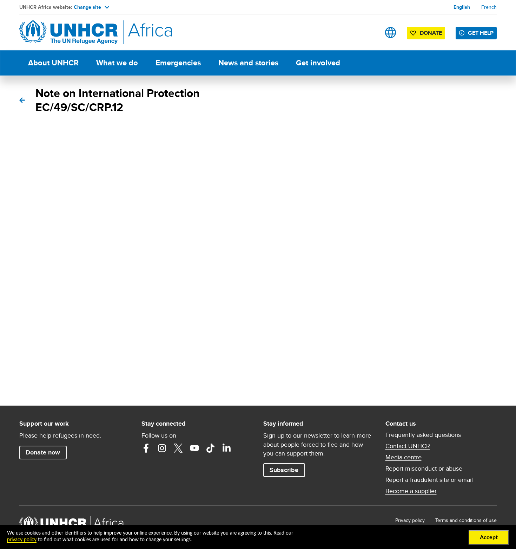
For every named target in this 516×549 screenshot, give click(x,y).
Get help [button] (481, 33)
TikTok (210, 448)
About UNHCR (53, 63)
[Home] (68, 32)
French (489, 7)
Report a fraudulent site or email (429, 480)
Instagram (162, 448)
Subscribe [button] (284, 469)
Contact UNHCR (407, 446)
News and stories (248, 63)
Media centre (403, 457)
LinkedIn (226, 448)
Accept (489, 537)
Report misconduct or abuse (423, 468)
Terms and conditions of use (466, 520)
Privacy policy (410, 520)
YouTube (194, 448)
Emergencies (178, 63)
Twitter (178, 448)
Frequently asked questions (423, 435)
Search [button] (368, 32)
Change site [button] (87, 7)
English (462, 7)
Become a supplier (411, 491)
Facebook (146, 448)
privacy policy (22, 539)
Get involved (318, 63)
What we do (117, 63)
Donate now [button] (43, 452)
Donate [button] (427, 34)
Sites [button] (390, 32)
